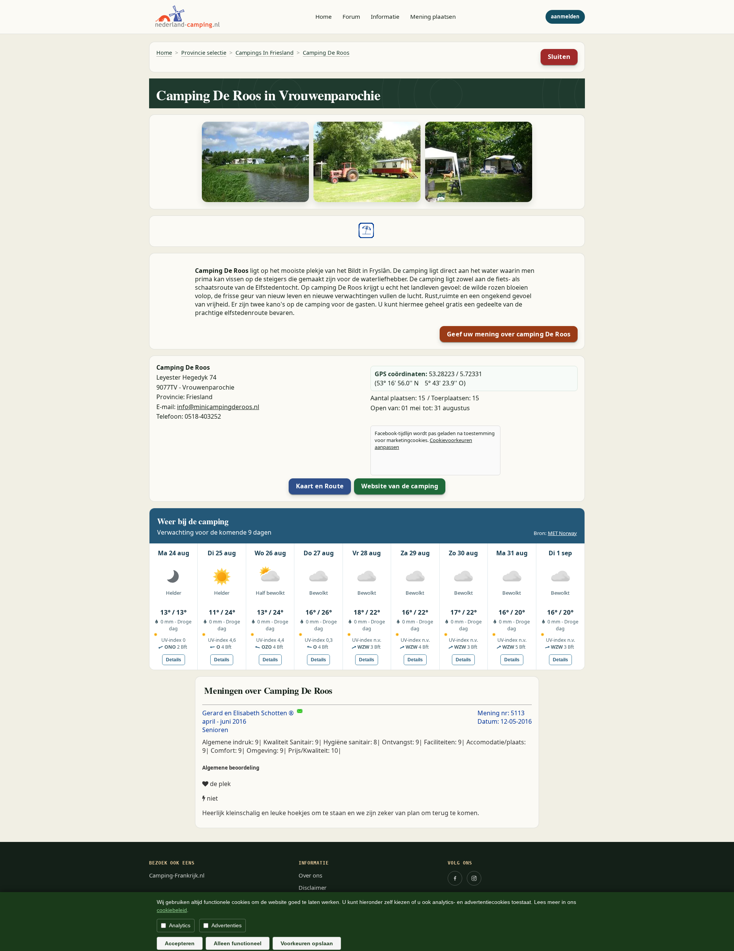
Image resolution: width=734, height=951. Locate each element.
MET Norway (562, 533)
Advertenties (226, 925)
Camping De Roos (326, 52)
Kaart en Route (320, 486)
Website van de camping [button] (399, 486)
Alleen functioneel (237, 943)
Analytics (179, 925)
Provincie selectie (203, 52)
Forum (351, 16)
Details (173, 659)
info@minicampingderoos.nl (218, 407)
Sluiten (559, 56)
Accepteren (180, 943)
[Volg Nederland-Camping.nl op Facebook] (455, 878)
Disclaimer (312, 887)
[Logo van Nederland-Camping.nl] (187, 16)
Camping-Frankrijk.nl (177, 875)
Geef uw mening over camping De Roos (508, 334)
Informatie (385, 16)
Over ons (310, 875)
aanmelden (565, 16)
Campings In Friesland (264, 52)
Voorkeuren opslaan (307, 943)
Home (323, 16)
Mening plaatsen (433, 16)
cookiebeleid (172, 910)
